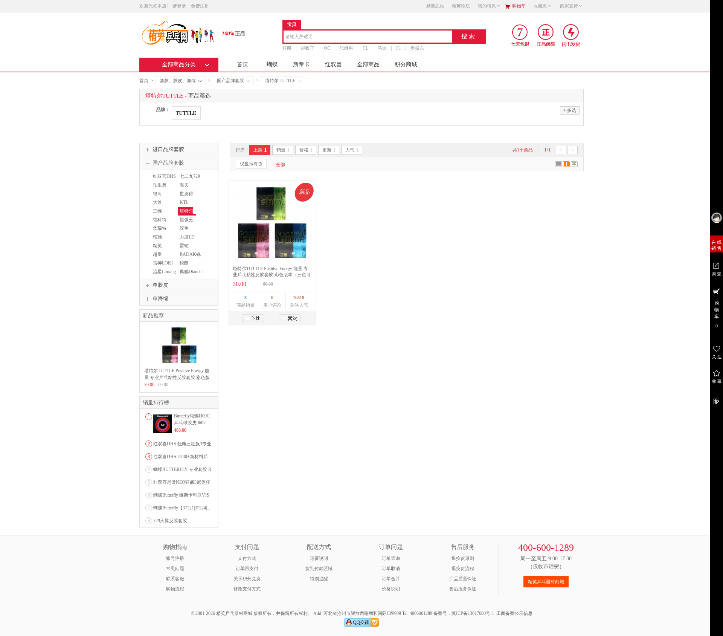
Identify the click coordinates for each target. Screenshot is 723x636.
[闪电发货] (571, 35)
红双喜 (333, 64)
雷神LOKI (163, 263)
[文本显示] (574, 165)
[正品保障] (231, 33)
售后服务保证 (462, 589)
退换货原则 (462, 558)
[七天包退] (521, 35)
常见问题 (175, 568)
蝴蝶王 (307, 48)
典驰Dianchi (191, 271)
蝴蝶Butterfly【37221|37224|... (181, 508)
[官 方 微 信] (716, 400)
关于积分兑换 (247, 578)
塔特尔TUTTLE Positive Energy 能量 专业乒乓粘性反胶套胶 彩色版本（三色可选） (272, 274)
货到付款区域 (319, 568)
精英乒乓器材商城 (546, 581)
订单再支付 (247, 568)
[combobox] (368, 37)
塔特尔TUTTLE (280, 80)
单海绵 (160, 298)
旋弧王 (186, 219)
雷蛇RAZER (185, 249)
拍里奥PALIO (158, 188)
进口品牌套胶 (168, 149)
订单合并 (391, 578)
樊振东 (417, 48)
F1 (398, 48)
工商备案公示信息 (514, 613)
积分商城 (406, 64)
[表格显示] (566, 165)
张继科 (346, 48)
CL (365, 48)
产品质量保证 (462, 578)
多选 (569, 110)
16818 (298, 297)
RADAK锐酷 (189, 258)
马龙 (382, 48)
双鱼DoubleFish (188, 232)
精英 (157, 245)
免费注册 (200, 6)
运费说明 (319, 558)
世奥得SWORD (186, 197)
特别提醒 (319, 578)
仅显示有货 (251, 164)
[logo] (178, 32)
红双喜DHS (164, 176)
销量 (280, 150)
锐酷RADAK (186, 266)
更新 (326, 150)
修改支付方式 (247, 589)
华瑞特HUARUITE (162, 232)
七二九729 (190, 176)
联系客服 (175, 578)
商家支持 (569, 6)
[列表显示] (558, 165)
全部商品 (368, 64)
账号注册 (175, 558)
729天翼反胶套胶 (170, 520)
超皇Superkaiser (161, 258)
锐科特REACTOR (161, 223)
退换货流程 (462, 568)
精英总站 (435, 6)
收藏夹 (540, 6)
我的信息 (487, 6)
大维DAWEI (158, 206)
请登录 (179, 6)
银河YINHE (158, 197)
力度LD (187, 237)
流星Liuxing (164, 271)
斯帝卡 (301, 64)
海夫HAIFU (185, 188)
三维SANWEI (160, 214)
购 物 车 (716, 314)
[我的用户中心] (716, 217)
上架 (257, 150)
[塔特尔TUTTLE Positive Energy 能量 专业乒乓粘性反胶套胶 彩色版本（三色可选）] (272, 223)
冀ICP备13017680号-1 (472, 613)
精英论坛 (461, 6)
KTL (184, 202)
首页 (242, 64)
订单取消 (391, 568)
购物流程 (175, 589)
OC (327, 48)
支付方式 (247, 558)
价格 (303, 150)
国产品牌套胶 (230, 80)
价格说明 (391, 589)
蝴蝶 (272, 64)
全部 (280, 164)
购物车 (519, 6)
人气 (349, 150)
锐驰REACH (158, 240)
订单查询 (391, 558)
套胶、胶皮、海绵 (178, 80)
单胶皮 (160, 285)
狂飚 (286, 48)
